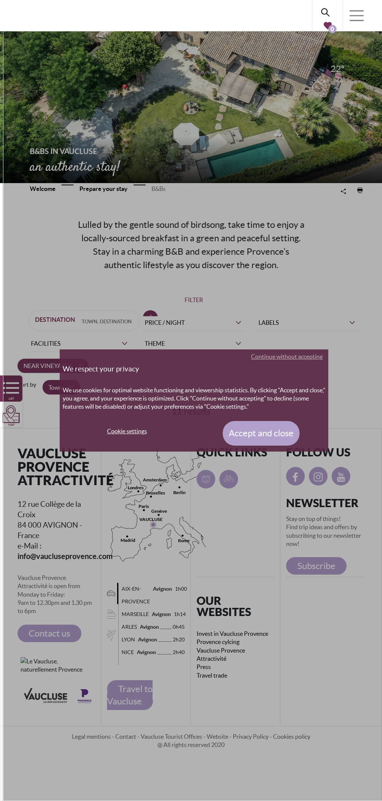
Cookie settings (127, 431)
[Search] (327, 11)
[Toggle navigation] (356, 15)
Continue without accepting (287, 356)
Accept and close (261, 433)
